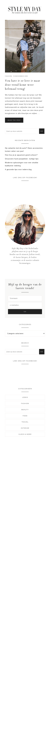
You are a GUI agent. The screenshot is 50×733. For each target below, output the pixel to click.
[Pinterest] (27, 272)
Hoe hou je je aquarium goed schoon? (21, 155)
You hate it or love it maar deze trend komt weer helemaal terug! (22, 85)
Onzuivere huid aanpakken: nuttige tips (21, 159)
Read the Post (14, 120)
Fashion (8, 76)
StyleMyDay (25, 9)
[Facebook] (23, 272)
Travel (25, 422)
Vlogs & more (25, 434)
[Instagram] (25, 272)
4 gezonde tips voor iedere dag (18, 169)
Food (25, 416)
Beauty (25, 409)
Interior (25, 428)
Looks (25, 397)
